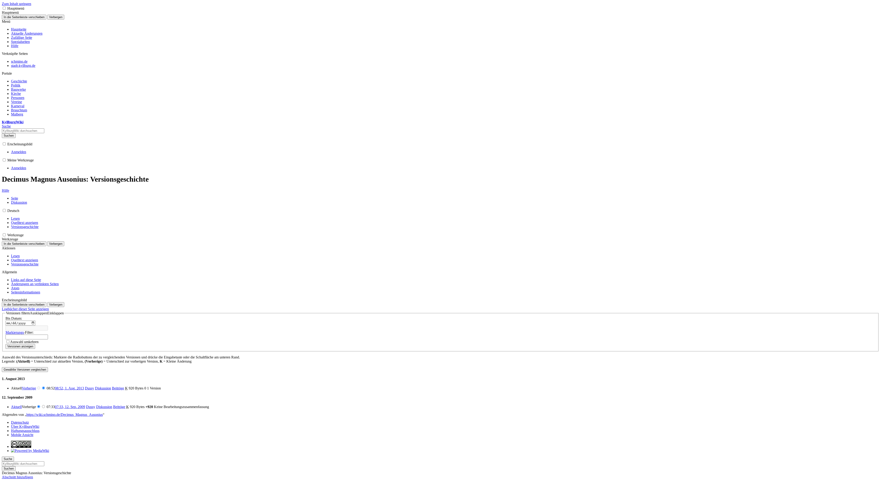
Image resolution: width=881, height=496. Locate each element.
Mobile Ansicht (22, 435)
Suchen (9, 135)
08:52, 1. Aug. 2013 (69, 388)
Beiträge (118, 388)
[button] (4, 8)
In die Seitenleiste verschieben (24, 17)
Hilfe (5, 190)
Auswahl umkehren (24, 342)
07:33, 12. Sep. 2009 (70, 407)
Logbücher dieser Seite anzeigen (25, 309)
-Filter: (19, 332)
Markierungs (15, 332)
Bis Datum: (14, 318)
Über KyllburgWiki (25, 426)
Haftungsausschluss (25, 431)
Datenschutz (20, 422)
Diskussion (103, 388)
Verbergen (55, 17)
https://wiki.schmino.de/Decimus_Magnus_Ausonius (64, 415)
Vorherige (29, 388)
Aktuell (16, 407)
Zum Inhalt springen (16, 4)
